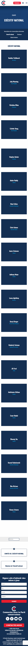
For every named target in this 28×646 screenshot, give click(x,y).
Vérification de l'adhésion (14, 630)
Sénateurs (19, 34)
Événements (14, 632)
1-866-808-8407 (14, 628)
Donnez (17, 3)
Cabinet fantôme (14, 37)
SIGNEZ (14, 601)
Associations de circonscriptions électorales (14, 31)
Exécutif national (10, 34)
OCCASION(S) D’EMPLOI (14, 634)
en (23, 3)
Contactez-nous (14, 625)
